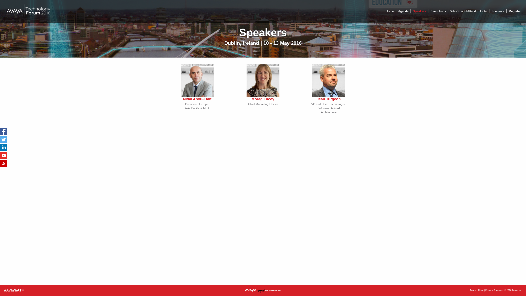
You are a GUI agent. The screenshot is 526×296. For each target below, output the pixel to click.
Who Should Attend (463, 11)
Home (390, 11)
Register (515, 11)
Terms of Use (476, 290)
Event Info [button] (437, 11)
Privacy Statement (494, 290)
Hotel (483, 11)
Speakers (419, 11)
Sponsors (497, 11)
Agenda (403, 11)
